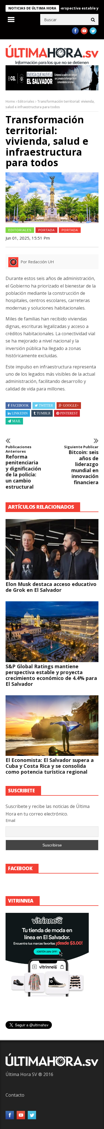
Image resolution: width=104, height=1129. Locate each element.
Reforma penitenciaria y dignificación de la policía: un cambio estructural (23, 467)
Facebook (20, 405)
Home (10, 101)
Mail (16, 421)
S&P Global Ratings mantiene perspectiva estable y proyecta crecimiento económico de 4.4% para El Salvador (51, 675)
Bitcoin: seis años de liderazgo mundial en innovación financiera (81, 465)
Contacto (15, 1095)
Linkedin (20, 413)
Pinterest (69, 413)
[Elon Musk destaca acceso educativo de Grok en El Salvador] (52, 549)
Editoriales (26, 101)
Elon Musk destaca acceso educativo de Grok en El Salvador (51, 587)
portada (46, 230)
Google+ (71, 405)
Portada (70, 230)
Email (10, 820)
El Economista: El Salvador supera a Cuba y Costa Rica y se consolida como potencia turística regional (50, 766)
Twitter (46, 405)
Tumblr (43, 413)
